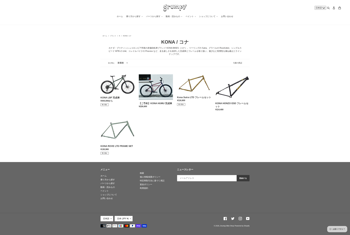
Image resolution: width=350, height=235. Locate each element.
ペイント (104, 191)
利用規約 (144, 188)
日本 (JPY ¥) (123, 218)
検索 (142, 173)
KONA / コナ (127, 36)
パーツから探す (107, 183)
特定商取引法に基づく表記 (152, 180)
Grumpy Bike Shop (227, 226)
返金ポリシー (146, 184)
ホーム (105, 36)
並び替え (111, 63)
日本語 (319, 8)
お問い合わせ (106, 198)
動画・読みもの (107, 187)
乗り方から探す (107, 179)
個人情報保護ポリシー (150, 177)
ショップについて (108, 194)
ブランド (113, 36)
